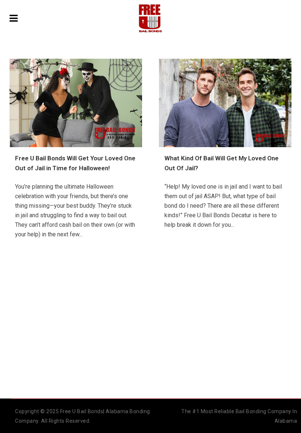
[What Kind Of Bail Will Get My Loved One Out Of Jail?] (225, 103)
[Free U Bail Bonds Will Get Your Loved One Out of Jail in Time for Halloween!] (76, 103)
